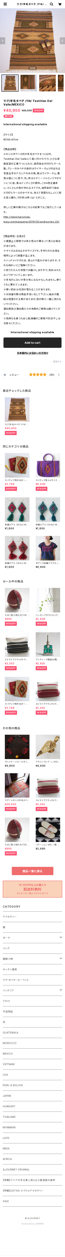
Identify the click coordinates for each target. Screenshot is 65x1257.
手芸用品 (8, 1011)
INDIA (6, 1148)
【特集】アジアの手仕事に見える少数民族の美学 (29, 1180)
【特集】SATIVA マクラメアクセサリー (23, 1190)
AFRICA (7, 1159)
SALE (6, 1201)
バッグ (6, 948)
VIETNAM (9, 1064)
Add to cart (32, 342)
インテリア (8, 990)
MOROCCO (10, 1043)
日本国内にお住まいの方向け (32, 352)
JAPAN (7, 1095)
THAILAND (9, 1116)
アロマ (6, 1000)
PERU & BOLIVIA (13, 1085)
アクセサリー (10, 916)
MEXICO (8, 1053)
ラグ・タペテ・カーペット (16, 979)
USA (5, 1074)
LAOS (6, 1137)
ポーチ (6, 937)
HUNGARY (9, 1106)
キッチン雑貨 (10, 969)
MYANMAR (9, 1127)
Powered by (28, 1223)
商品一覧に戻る (33, 871)
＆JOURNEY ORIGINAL (16, 1169)
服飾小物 (8, 958)
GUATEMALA (10, 1032)
